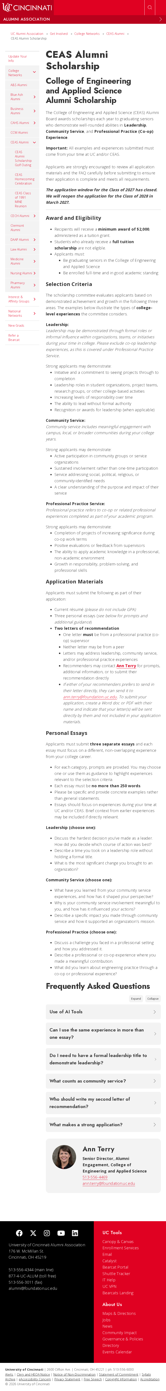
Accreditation (150, 1379)
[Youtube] (61, 1233)
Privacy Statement (67, 1379)
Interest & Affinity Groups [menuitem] (19, 299)
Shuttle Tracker (116, 1273)
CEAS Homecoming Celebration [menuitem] (24, 179)
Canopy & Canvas (118, 1241)
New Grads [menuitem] (16, 325)
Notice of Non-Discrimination (74, 1374)
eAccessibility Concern (35, 1379)
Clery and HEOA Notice (33, 1374)
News (107, 1326)
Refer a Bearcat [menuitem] (14, 337)
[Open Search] (149, 7)
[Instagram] (47, 1233)
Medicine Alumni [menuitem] (17, 261)
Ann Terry (126, 665)
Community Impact (119, 1332)
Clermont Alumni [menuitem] (17, 227)
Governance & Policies (122, 1338)
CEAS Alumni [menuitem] (20, 142)
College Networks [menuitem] (15, 73)
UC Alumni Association (27, 34)
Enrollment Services (120, 1247)
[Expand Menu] (160, 19)
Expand (136, 999)
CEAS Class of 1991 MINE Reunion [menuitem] (23, 199)
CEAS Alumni (115, 34)
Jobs (106, 1319)
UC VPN (109, 1286)
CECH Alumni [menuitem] (20, 216)
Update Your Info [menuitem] (17, 58)
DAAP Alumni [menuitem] (20, 240)
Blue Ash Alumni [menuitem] (17, 97)
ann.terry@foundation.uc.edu (90, 696)
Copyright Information (121, 1379)
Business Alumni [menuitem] (17, 111)
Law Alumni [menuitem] (19, 249)
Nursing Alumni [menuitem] (21, 273)
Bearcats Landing (118, 1292)
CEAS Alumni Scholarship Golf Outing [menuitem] (23, 158)
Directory (110, 1345)
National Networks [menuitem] (15, 313)
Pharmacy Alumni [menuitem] (18, 285)
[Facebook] (19, 1233)
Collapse (153, 999)
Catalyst (109, 1260)
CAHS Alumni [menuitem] (20, 123)
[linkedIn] (75, 1233)
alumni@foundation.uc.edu (33, 1288)
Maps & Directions (119, 1313)
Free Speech (93, 1379)
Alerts (9, 1374)
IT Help (108, 1279)
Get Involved (59, 34)
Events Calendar (117, 1351)
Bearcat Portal (115, 1267)
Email (107, 1254)
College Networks (87, 34)
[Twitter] (33, 1233)
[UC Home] (27, 7)
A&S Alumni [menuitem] (19, 85)
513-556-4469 (95, 1177)
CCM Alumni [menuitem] (19, 132)
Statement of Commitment (118, 1374)
